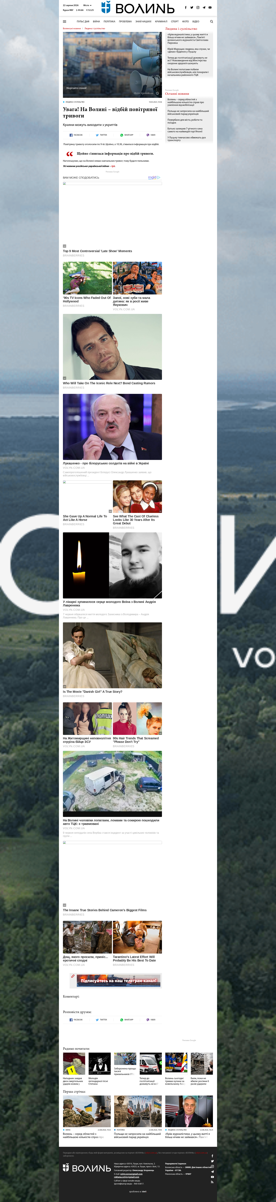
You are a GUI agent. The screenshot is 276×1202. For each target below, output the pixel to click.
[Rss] (212, 1182)
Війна (96, 21)
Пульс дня (83, 21)
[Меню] (64, 21)
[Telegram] (204, 8)
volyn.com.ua (151, 1153)
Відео (195, 21)
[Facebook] (186, 8)
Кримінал (161, 21)
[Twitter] (192, 8)
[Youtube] (210, 8)
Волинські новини (72, 28)
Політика (109, 21)
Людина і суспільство (95, 28)
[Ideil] (138, 1192)
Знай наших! (143, 21)
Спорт (175, 21)
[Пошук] (212, 22)
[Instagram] (198, 8)
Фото (185, 21)
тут (113, 166)
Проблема (125, 21)
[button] (87, 5)
